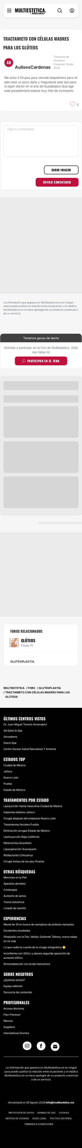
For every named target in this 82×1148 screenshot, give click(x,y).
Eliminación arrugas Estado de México (26, 830)
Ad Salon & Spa (12, 730)
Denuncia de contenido (17, 992)
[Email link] (55, 1046)
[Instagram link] (27, 1047)
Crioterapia (10, 889)
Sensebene (10, 736)
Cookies (64, 1112)
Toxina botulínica (13, 902)
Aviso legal (39, 1118)
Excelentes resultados (16, 930)
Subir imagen (61, 170)
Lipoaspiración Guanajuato (19, 849)
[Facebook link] (41, 1047)
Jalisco (7, 771)
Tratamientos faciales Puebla (21, 824)
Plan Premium (11, 1014)
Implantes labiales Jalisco (19, 812)
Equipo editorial (12, 986)
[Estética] (30, 11)
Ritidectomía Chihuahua (18, 855)
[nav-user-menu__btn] (72, 10)
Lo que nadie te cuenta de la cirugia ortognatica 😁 (34, 947)
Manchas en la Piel (15, 877)
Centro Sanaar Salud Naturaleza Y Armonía (29, 749)
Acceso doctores (13, 1008)
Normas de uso (46, 1112)
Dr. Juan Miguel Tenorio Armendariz (25, 724)
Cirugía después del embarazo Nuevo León (29, 818)
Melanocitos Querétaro (17, 843)
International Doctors (16, 1033)
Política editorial (61, 1118)
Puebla (7, 783)
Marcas (8, 1020)
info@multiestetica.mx (60, 1102)
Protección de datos (21, 1112)
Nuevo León (10, 777)
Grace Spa (9, 742)
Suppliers (9, 1027)
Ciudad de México (14, 765)
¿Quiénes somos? (14, 980)
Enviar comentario (57, 182)
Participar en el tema (43, 361)
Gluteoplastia (22, 661)
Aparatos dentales (14, 883)
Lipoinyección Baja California (21, 836)
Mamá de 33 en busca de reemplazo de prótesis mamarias (38, 924)
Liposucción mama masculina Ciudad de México (32, 806)
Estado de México (14, 789)
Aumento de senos (14, 895)
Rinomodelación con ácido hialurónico (26, 964)
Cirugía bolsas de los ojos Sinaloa (23, 861)
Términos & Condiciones (38, 1124)
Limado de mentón (14, 908)
